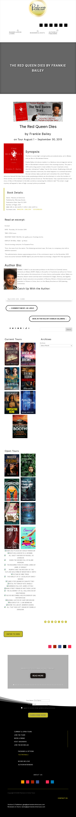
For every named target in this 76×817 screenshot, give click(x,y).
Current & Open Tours (23, 732)
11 (30, 684)
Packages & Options (26, 751)
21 (47, 684)
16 (38, 684)
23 (50, 684)
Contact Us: (63, 798)
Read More (38, 675)
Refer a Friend (19, 738)
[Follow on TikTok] (65, 25)
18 (42, 684)
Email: (30, 704)
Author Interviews (25, 765)
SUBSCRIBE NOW (38, 715)
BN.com (28, 209)
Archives (42, 343)
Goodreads (37, 209)
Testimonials (23, 755)
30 (62, 684)
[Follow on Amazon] (41, 25)
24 (52, 684)
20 (45, 684)
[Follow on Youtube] (51, 25)
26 (55, 684)
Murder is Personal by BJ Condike (38, 669)
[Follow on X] (60, 25)
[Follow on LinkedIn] (52, 781)
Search (69, 329)
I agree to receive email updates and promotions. (39, 708)
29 (60, 684)
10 (28, 684)
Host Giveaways (20, 742)
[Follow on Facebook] (55, 25)
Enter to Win (13, 634)
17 (40, 684)
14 (35, 684)
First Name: (30, 700)
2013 (17, 299)
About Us (38, 775)
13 (33, 684)
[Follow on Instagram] (46, 25)
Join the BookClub (21, 745)
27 (57, 684)
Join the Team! (19, 735)
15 (37, 684)
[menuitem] (57, 32)
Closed (22, 299)
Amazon (20, 209)
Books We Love (24, 761)
